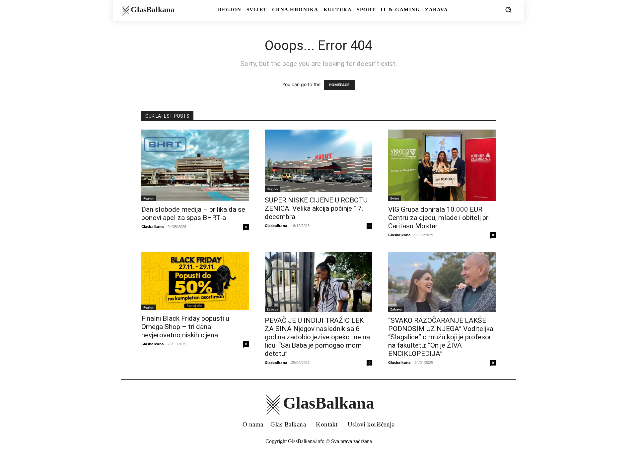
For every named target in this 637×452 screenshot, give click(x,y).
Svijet (394, 198)
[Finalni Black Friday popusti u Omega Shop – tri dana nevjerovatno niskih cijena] (195, 281)
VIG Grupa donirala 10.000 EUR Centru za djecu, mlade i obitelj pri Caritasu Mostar (439, 217)
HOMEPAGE (339, 85)
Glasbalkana (152, 226)
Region (148, 198)
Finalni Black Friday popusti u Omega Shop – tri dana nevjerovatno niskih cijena (185, 326)
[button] (508, 10)
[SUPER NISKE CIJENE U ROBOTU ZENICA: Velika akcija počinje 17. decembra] (318, 161)
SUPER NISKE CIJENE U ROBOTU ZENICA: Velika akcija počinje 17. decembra (316, 208)
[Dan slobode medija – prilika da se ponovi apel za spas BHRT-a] (195, 165)
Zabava (272, 309)
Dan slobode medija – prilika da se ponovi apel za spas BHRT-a (193, 213)
